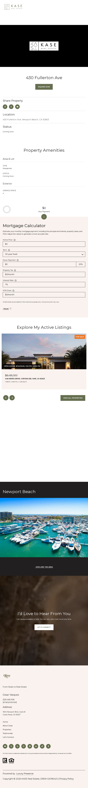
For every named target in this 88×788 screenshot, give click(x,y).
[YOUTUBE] (5, 746)
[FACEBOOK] (48, 746)
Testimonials (8, 733)
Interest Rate (8, 280)
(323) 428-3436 (8, 700)
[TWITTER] (17, 746)
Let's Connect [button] (44, 627)
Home (5, 722)
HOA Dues (7, 290)
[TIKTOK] (42, 746)
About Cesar (8, 726)
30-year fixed (11, 254)
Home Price (7, 240)
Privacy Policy (66, 779)
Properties (7, 730)
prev (5, 397)
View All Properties (72, 398)
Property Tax (8, 270)
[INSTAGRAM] (23, 746)
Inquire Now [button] (44, 87)
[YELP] (11, 746)
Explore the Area (44, 567)
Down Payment (9, 260)
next (12, 397)
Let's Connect (8, 737)
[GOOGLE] (30, 746)
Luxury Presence (24, 773)
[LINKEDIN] (36, 746)
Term (5, 250)
